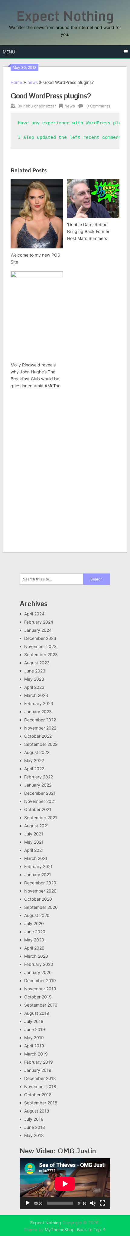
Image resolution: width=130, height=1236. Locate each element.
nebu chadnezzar (39, 106)
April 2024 (34, 613)
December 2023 (40, 638)
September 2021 (40, 817)
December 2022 (40, 719)
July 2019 (34, 1021)
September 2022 (40, 744)
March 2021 (35, 858)
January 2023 (38, 711)
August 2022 (36, 752)
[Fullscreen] (102, 1203)
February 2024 (38, 621)
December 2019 (40, 980)
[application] (65, 1183)
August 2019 (36, 1013)
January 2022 (37, 784)
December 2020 (40, 882)
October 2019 (38, 996)
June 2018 (34, 1127)
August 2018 (36, 1110)
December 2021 (40, 793)
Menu (9, 51)
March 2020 (36, 956)
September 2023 (41, 654)
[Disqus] (65, 469)
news (33, 82)
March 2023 (36, 695)
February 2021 (38, 866)
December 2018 (40, 1078)
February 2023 (38, 703)
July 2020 (34, 923)
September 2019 (40, 1005)
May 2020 (34, 939)
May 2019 (34, 1037)
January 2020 (38, 972)
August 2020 (37, 915)
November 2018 (40, 1086)
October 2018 (38, 1094)
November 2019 (40, 988)
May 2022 (34, 760)
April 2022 (34, 768)
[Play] (27, 1203)
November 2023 (40, 646)
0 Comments (98, 106)
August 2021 (36, 825)
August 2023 (37, 662)
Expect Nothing (65, 16)
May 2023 (34, 679)
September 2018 (40, 1102)
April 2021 (34, 850)
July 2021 (33, 833)
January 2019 (37, 1070)
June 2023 (34, 670)
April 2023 (34, 687)
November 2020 (40, 890)
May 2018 (34, 1135)
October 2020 (38, 899)
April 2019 (34, 1045)
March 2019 (36, 1053)
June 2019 (34, 1029)
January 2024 (38, 630)
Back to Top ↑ (91, 1229)
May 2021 (34, 842)
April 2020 (34, 947)
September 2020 (41, 907)
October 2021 (37, 809)
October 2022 (38, 736)
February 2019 (38, 1062)
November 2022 (40, 727)
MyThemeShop (60, 1229)
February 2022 (38, 776)
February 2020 (38, 964)
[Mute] (93, 1203)
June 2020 (34, 931)
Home (16, 82)
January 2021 (37, 874)
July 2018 (34, 1119)
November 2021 (40, 801)
